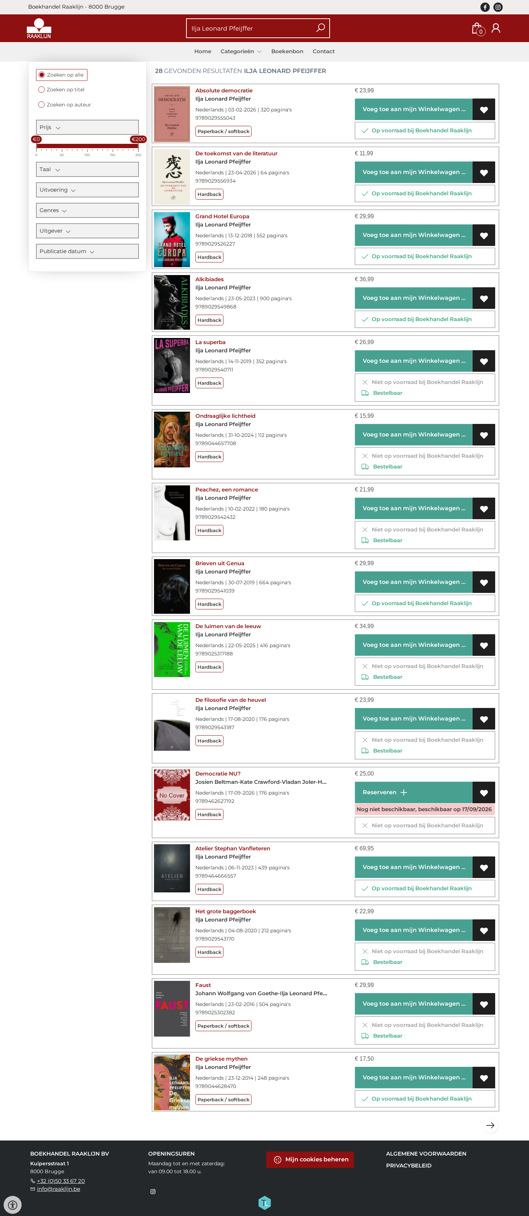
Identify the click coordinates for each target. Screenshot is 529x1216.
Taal (47, 169)
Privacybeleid (408, 1165)
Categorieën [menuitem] (238, 51)
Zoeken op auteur (69, 104)
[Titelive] (264, 1202)
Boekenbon (287, 51)
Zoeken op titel (66, 89)
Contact (324, 51)
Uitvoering (55, 189)
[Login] (496, 28)
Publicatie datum (64, 251)
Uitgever (52, 230)
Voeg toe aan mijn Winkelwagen (410, 109)
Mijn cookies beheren (316, 1159)
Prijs (47, 127)
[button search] (320, 28)
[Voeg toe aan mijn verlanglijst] (484, 109)
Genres (51, 210)
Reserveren (379, 792)
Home (202, 51)
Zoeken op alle (65, 75)
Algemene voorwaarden (426, 1153)
